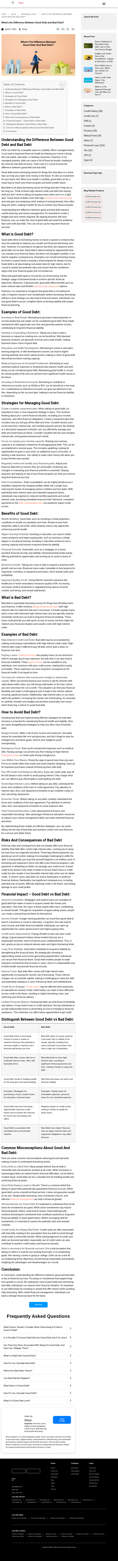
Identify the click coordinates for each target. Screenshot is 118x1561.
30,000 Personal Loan (93, 212)
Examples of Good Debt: (16, 96)
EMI (86, 121)
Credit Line (89, 116)
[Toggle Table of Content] (61, 84)
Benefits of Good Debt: (15, 103)
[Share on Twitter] (68, 29)
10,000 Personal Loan (93, 202)
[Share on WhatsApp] (73, 29)
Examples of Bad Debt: (15, 110)
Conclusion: (11, 131)
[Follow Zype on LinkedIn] (20, 1481)
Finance (88, 130)
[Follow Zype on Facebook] (31, 1477)
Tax (85, 150)
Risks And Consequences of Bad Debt (22, 117)
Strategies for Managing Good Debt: (21, 99)
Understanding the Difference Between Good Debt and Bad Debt (34, 89)
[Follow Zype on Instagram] (37, 1478)
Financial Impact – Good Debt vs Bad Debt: (26, 121)
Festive (87, 126)
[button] (103, 3)
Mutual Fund (90, 135)
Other (87, 140)
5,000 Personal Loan (92, 196)
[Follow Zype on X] (19, 1477)
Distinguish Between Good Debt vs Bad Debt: (27, 124)
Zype (86, 160)
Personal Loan (91, 145)
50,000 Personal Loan (93, 217)
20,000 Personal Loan (93, 207)
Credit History (91, 111)
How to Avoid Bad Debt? (16, 113)
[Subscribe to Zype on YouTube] (25, 1477)
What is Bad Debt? (13, 107)
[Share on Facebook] (58, 29)
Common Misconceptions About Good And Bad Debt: (30, 127)
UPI (86, 155)
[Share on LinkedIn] (63, 29)
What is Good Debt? (14, 92)
